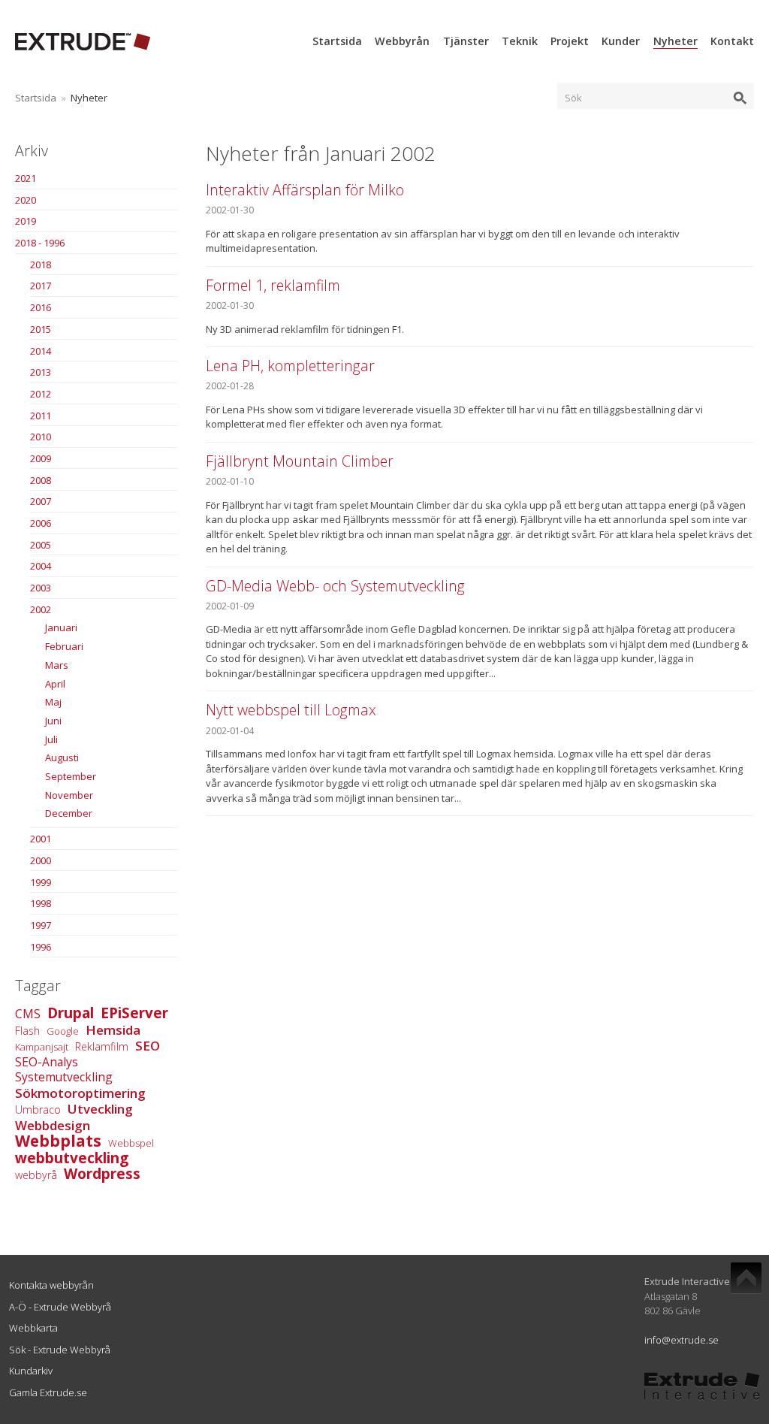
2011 (40, 415)
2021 (25, 178)
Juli (51, 739)
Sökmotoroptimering (80, 1093)
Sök (573, 97)
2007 (40, 501)
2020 (25, 200)
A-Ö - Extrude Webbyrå (60, 1307)
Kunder (621, 41)
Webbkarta (33, 1328)
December (68, 813)
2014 (40, 351)
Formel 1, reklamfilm (273, 285)
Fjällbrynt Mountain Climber (300, 461)
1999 (40, 882)
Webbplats (58, 1140)
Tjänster (466, 41)
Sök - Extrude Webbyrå (59, 1349)
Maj (53, 702)
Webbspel (131, 1143)
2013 (40, 372)
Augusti (62, 757)
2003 (40, 587)
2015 (40, 329)
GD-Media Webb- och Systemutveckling (335, 586)
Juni (53, 720)
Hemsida (113, 1030)
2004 (40, 566)
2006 (40, 523)
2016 (40, 307)
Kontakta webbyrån (51, 1285)
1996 (40, 947)
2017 (40, 285)
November (69, 795)
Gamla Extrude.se (48, 1392)
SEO (147, 1045)
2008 (40, 480)
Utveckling (100, 1108)
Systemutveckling (64, 1077)
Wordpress (102, 1174)
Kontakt (732, 41)
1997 (40, 925)
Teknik (520, 41)
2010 (40, 436)
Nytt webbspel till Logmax (291, 710)
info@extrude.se (681, 1340)
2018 (40, 264)
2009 (40, 458)
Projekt (569, 41)
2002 (40, 609)
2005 (40, 545)
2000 (40, 860)
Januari (61, 627)
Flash (27, 1030)
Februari (64, 646)
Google (63, 1031)
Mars (56, 665)
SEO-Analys (46, 1062)
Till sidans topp (746, 1278)
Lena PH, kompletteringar (290, 365)
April (55, 684)
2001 (40, 838)
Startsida (337, 41)
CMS (28, 1013)
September (70, 776)
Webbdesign (52, 1125)
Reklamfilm (101, 1046)
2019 (25, 221)
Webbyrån (402, 41)
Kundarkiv (31, 1370)
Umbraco (38, 1109)
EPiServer (134, 1013)
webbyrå (36, 1175)
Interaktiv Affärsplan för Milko (305, 190)
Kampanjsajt (41, 1047)
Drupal (70, 1013)
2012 (40, 394)
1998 (40, 903)
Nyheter (675, 41)
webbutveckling (71, 1158)
